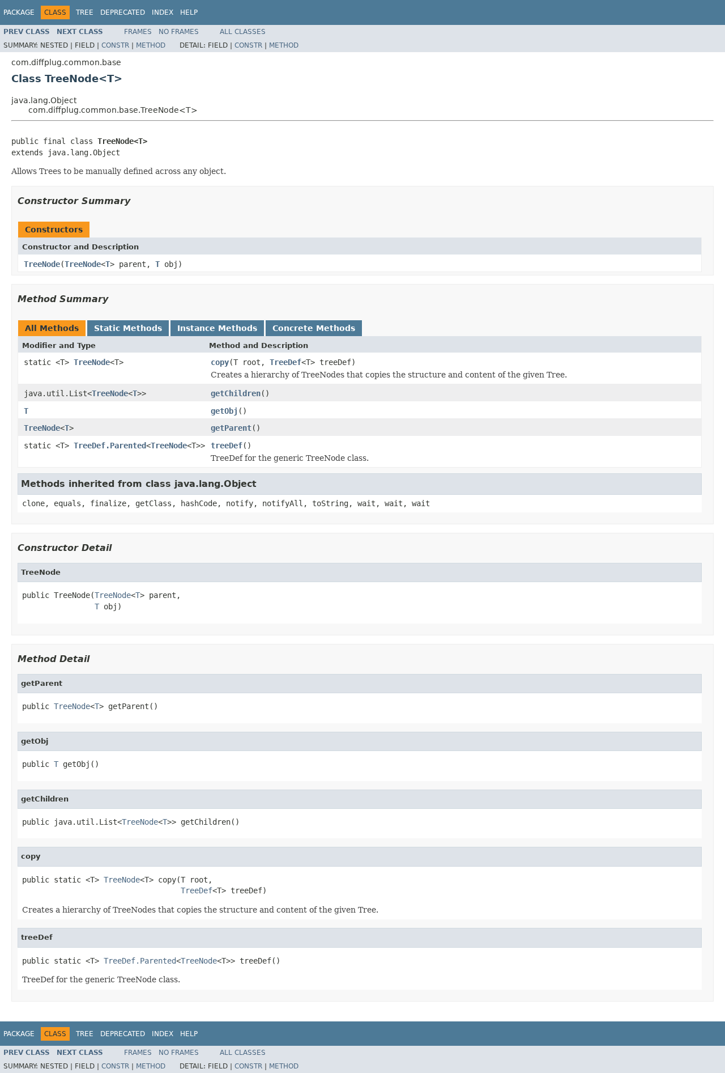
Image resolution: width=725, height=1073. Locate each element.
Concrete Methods (313, 328)
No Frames (179, 32)
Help (189, 12)
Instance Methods (217, 328)
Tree (84, 12)
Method (150, 45)
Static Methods (128, 328)
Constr (115, 45)
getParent (231, 427)
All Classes (243, 32)
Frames (138, 32)
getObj (224, 410)
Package (19, 12)
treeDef (226, 445)
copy (220, 362)
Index (162, 12)
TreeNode (42, 264)
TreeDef (285, 362)
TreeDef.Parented (110, 445)
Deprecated (122, 12)
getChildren (236, 393)
